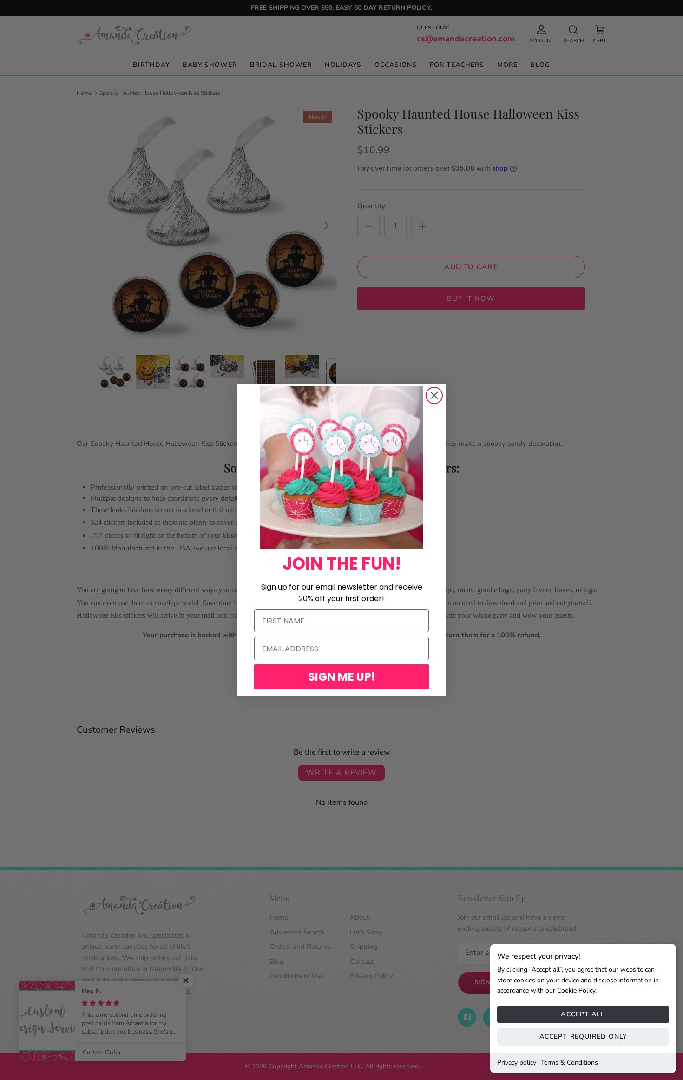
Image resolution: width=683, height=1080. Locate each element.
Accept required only (583, 1036)
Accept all (583, 1014)
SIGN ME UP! (341, 676)
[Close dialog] (434, 395)
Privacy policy (516, 1062)
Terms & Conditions (569, 1062)
